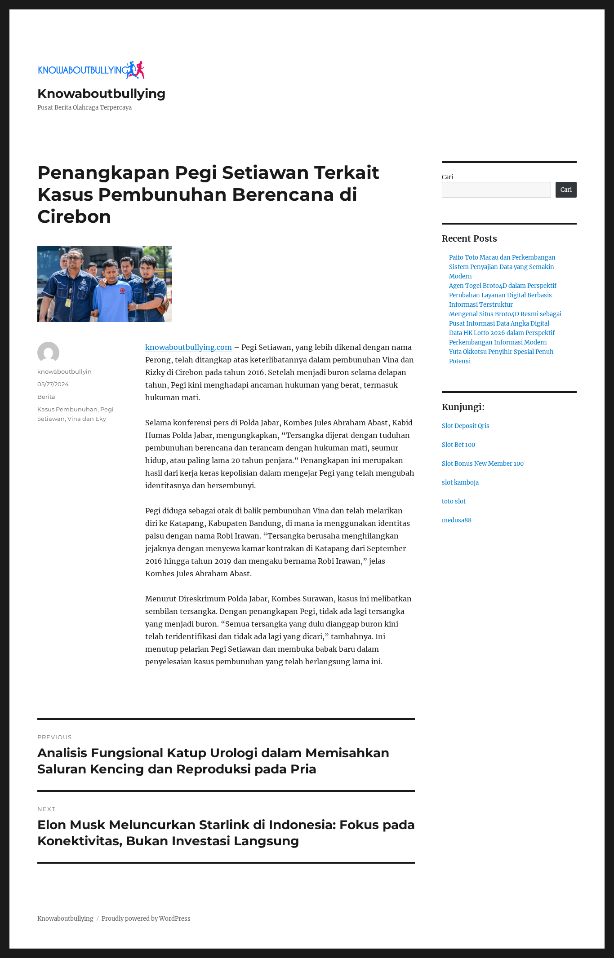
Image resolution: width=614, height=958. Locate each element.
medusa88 (457, 520)
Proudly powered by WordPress (146, 919)
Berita (46, 396)
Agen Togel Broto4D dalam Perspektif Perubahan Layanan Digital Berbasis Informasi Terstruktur (502, 295)
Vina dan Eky (86, 418)
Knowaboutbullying (101, 93)
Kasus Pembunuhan (67, 409)
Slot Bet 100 (458, 445)
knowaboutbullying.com (188, 347)
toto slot (454, 501)
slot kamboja (460, 482)
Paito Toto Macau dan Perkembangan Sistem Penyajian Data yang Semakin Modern (502, 267)
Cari (447, 177)
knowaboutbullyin (64, 371)
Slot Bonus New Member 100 (483, 464)
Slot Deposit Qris (465, 426)
